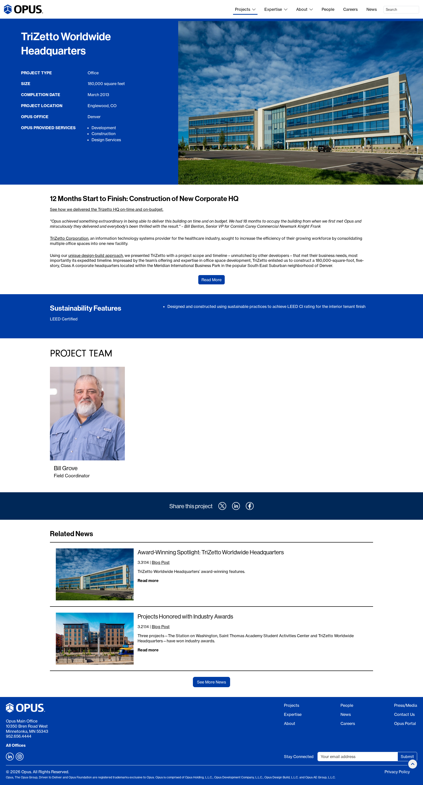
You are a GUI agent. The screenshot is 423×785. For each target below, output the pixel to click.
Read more (148, 580)
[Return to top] (413, 764)
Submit (407, 756)
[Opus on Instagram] (20, 756)
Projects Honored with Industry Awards (185, 616)
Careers (350, 9)
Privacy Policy (397, 771)
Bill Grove (66, 468)
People (328, 9)
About (301, 9)
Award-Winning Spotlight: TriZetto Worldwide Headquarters (211, 552)
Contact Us (404, 714)
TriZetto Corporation (69, 238)
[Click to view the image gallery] (300, 103)
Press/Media (405, 705)
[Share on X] (222, 506)
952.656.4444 (18, 736)
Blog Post (161, 562)
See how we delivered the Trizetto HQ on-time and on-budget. (106, 209)
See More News (211, 682)
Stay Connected (299, 756)
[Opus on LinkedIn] (10, 756)
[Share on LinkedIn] (236, 506)
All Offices (16, 745)
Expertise (273, 9)
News (371, 9)
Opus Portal (405, 723)
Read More (211, 279)
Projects (242, 9)
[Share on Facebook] (250, 506)
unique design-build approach (95, 255)
